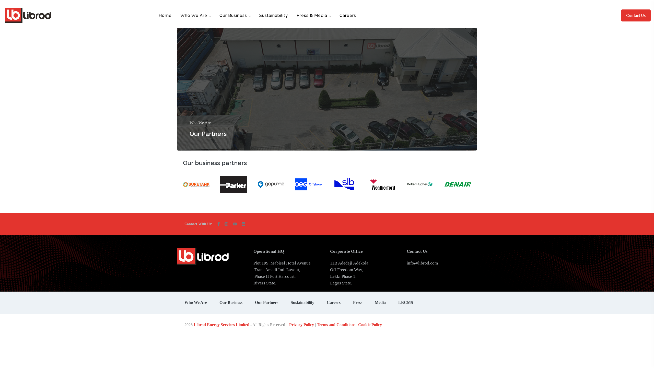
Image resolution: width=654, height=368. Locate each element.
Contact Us (636, 15)
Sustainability (273, 15)
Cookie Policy (370, 325)
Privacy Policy (301, 325)
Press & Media (312, 15)
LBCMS (405, 302)
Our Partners (208, 133)
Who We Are (193, 15)
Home (165, 15)
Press (357, 302)
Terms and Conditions (336, 325)
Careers (348, 15)
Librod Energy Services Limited (221, 325)
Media (380, 302)
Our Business (233, 15)
